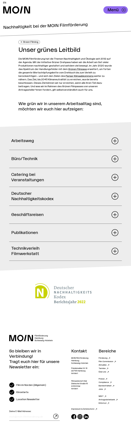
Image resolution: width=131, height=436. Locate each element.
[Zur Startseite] (65, 338)
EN (4, 3)
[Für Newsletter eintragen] (55, 416)
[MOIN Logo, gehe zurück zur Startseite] (43, 10)
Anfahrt (74, 373)
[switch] (27, 385)
